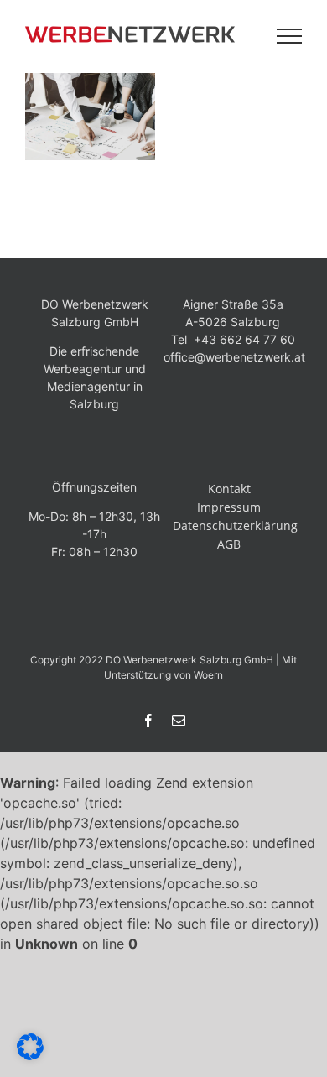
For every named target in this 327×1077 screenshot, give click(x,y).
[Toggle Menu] (289, 36)
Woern (208, 675)
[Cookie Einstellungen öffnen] (30, 1055)
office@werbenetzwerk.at (234, 357)
